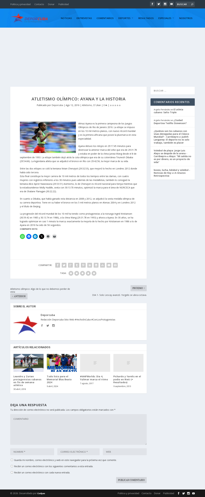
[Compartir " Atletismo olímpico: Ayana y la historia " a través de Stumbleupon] (102, 265)
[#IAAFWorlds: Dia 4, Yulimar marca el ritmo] (95, 363)
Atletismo (87, 105)
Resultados (146, 18)
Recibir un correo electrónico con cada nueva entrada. (42, 472)
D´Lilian (97, 105)
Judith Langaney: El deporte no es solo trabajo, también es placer (171, 139)
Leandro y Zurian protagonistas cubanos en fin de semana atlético (27, 381)
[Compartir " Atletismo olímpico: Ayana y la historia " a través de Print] (115, 265)
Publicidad (63, 4)
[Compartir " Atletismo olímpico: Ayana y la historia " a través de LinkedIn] (89, 265)
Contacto (39, 4)
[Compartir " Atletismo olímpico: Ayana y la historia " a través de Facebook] (57, 265)
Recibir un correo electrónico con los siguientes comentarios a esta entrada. (53, 466)
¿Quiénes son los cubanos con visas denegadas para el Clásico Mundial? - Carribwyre (171, 133)
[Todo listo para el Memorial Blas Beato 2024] (62, 363)
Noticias (66, 18)
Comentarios (105, 18)
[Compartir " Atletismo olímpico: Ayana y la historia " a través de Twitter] (64, 265)
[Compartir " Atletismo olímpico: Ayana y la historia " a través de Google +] (70, 265)
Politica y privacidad (20, 4)
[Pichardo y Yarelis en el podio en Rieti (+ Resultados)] (128, 363)
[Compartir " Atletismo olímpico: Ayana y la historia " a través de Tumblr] (77, 265)
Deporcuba (57, 105)
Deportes (124, 18)
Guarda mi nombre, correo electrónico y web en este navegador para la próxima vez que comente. (65, 460)
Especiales (164, 18)
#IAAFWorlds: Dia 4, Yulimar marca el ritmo (94, 378)
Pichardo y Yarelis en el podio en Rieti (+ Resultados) (127, 379)
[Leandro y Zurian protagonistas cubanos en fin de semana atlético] (28, 363)
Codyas (41, 493)
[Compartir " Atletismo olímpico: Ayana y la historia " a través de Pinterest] (83, 265)
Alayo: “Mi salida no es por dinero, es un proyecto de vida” (172, 159)
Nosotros (185, 18)
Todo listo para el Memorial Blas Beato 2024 (59, 379)
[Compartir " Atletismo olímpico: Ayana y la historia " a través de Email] (109, 265)
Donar (51, 4)
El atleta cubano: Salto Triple (168, 111)
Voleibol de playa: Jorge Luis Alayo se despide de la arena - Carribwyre (170, 153)
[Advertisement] (102, 51)
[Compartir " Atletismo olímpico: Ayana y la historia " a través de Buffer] (96, 265)
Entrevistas (84, 18)
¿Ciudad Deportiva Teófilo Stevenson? (170, 122)
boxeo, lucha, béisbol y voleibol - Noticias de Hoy (172, 171)
